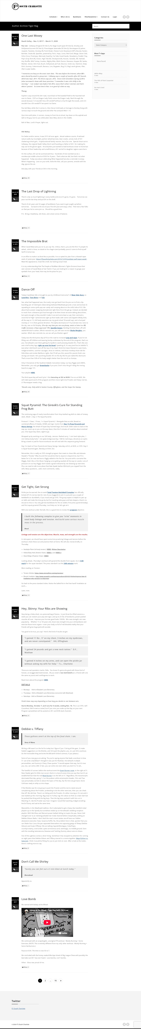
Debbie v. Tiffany (32, 729)
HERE (46, 680)
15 (56, 980)
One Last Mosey (31, 35)
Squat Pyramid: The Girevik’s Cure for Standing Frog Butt (51, 406)
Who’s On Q (65, 17)
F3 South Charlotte (18, 1009)
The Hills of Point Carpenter (103, 80)
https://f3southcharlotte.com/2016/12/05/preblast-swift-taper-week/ (61, 259)
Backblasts (77, 17)
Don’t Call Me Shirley (34, 861)
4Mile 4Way (98, 73)
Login (115, 17)
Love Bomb (28, 899)
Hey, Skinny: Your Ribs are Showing (44, 608)
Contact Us (105, 17)
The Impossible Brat (34, 241)
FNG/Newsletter (91, 17)
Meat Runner (47, 776)
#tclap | (26, 178)
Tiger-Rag (33, 25)
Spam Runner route (67, 770)
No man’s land (99, 87)
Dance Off (27, 289)
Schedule (52, 17)
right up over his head (47, 345)
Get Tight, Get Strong (35, 487)
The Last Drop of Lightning (38, 191)
